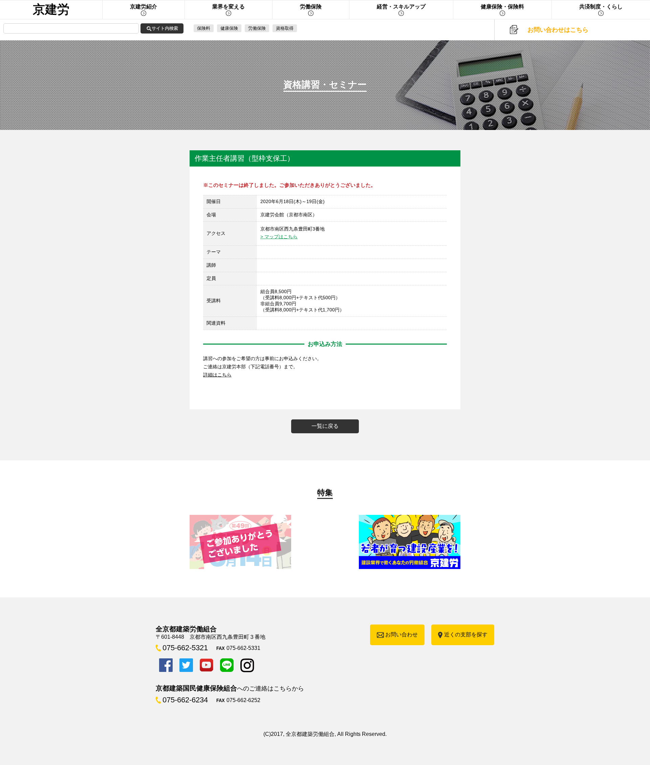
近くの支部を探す (466, 634)
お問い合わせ (401, 634)
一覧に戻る (325, 426)
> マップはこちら (279, 236)
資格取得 (285, 28)
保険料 (203, 28)
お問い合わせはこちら (557, 29)
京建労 (51, 9)
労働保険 (257, 28)
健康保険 (229, 28)
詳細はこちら (217, 374)
